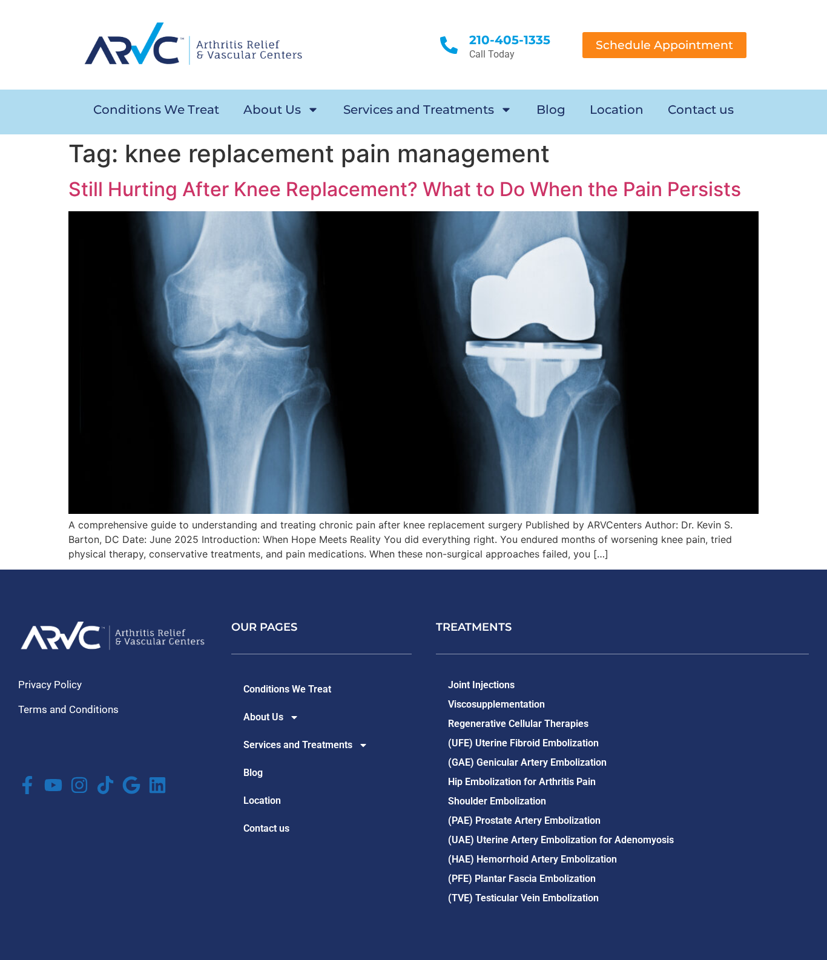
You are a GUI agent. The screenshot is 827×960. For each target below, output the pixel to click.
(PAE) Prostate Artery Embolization (524, 820)
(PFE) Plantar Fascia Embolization (522, 878)
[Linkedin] (157, 785)
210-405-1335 (509, 40)
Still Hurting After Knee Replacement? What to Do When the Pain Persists (404, 189)
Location (617, 109)
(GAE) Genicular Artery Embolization (527, 762)
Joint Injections (481, 685)
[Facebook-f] (27, 785)
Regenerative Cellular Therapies (518, 723)
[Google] (131, 785)
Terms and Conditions (68, 709)
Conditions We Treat (156, 109)
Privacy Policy (50, 685)
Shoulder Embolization (497, 801)
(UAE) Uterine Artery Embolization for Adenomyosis (561, 840)
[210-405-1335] (449, 45)
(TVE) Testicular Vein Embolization (523, 898)
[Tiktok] (105, 785)
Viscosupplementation (496, 704)
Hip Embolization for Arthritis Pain (522, 781)
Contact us (701, 109)
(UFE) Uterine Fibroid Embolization (523, 743)
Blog (550, 109)
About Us (272, 109)
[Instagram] (79, 785)
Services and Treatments (418, 109)
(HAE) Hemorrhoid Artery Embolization (532, 859)
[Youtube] (53, 785)
